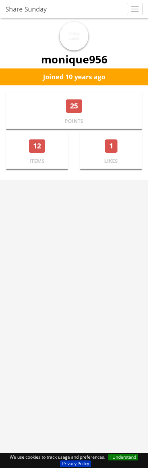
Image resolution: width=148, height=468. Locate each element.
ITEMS (37, 160)
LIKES (111, 160)
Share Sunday (26, 9)
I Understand (123, 457)
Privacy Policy (75, 463)
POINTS (74, 120)
